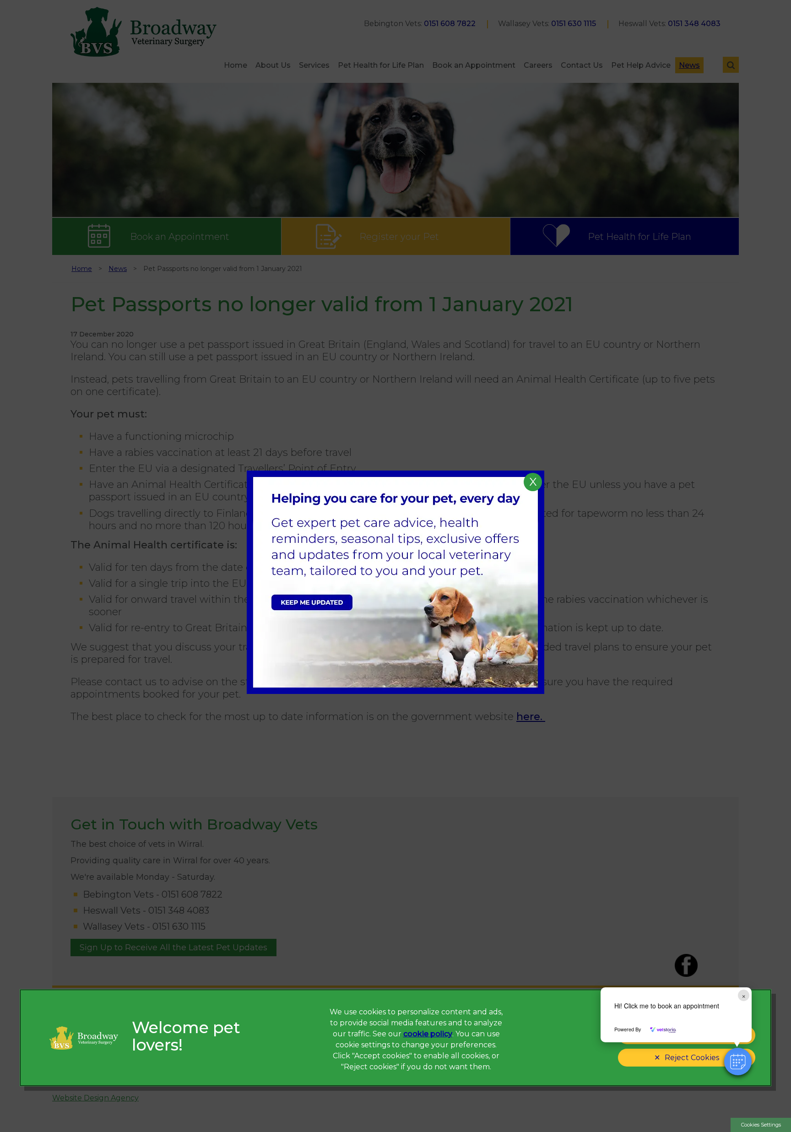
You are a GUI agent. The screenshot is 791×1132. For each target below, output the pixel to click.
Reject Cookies (692, 1057)
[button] (738, 1061)
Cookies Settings (761, 1124)
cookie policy (427, 1033)
